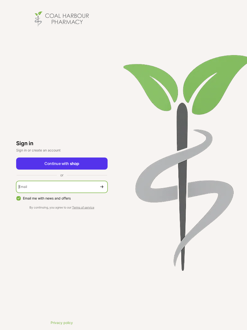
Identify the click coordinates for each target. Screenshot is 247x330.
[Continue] (102, 187)
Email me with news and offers (47, 198)
